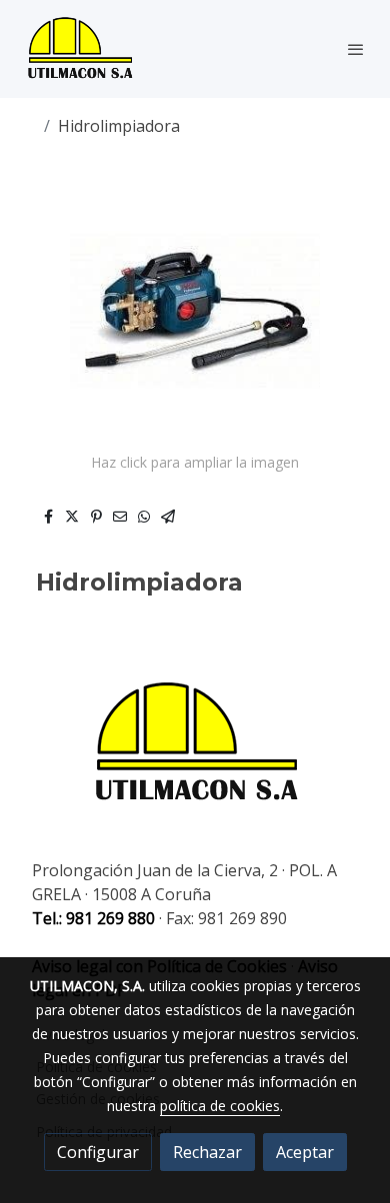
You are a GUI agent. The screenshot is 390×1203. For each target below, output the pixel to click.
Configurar (98, 1152)
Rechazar (207, 1152)
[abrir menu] (356, 49)
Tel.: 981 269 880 (93, 918)
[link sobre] (195, 755)
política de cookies (220, 1105)
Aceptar (305, 1152)
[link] (80, 49)
